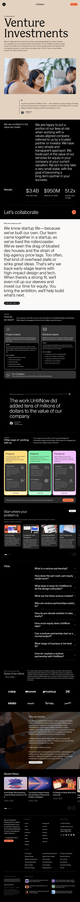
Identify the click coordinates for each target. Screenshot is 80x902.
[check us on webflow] (71, 835)
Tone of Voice (63, 859)
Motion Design (29, 865)
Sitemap (18, 887)
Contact (44, 826)
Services (44, 829)
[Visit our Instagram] (64, 835)
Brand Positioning (65, 856)
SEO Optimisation (47, 862)
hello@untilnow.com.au (66, 826)
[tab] (6, 554)
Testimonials (45, 823)
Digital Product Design (48, 856)
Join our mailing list (10, 876)
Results (27, 844)
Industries (27, 832)
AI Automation (46, 865)
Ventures (44, 841)
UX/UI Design (46, 859)
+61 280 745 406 (65, 823)
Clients (27, 829)
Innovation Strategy (65, 865)
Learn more (16, 493)
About (26, 835)
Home (26, 823)
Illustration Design (30, 868)
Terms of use (12, 887)
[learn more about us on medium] (69, 835)
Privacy (6, 887)
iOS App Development (66, 853)
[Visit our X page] (61, 835)
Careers (27, 841)
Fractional (45, 838)
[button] (5, 808)
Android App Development (49, 853)
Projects (44, 832)
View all (72, 511)
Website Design (29, 856)
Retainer (44, 835)
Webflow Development (31, 859)
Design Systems (46, 868)
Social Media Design (30, 862)
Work (26, 826)
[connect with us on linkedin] (66, 835)
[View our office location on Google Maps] (65, 830)
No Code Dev (64, 862)
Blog (26, 838)
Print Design (28, 853)
